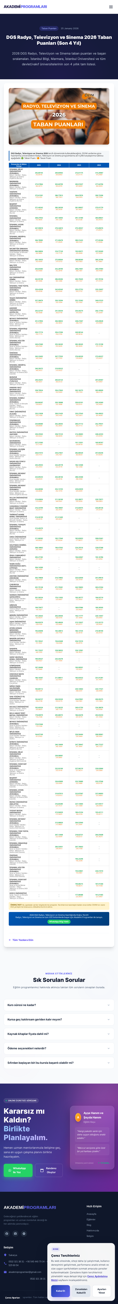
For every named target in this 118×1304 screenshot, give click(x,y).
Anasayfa (91, 1214)
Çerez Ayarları (12, 1297)
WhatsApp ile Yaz (19, 1170)
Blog (89, 1225)
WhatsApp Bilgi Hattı (59, 921)
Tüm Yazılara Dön (22, 939)
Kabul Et (60, 1291)
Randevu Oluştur (48, 1170)
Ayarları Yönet (101, 1291)
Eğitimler (91, 1219)
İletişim (90, 1236)
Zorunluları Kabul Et (81, 1291)
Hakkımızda (93, 1230)
